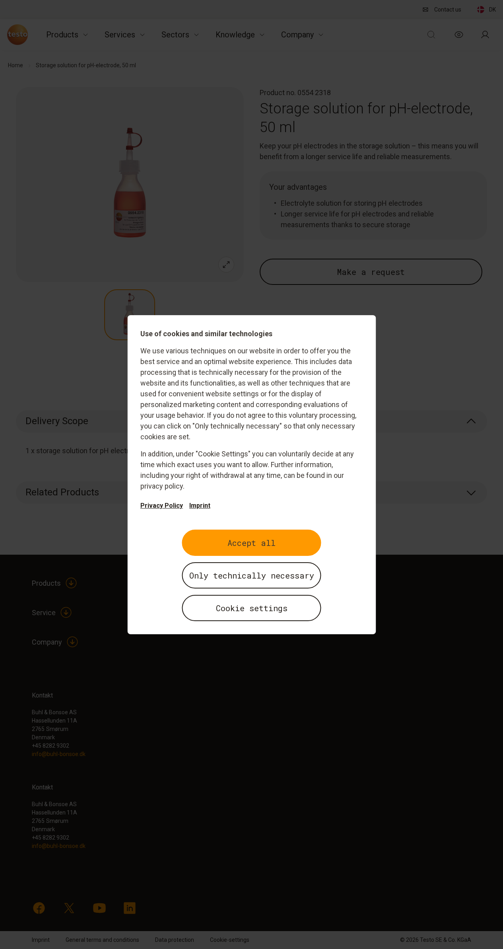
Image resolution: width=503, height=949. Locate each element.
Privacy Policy (161, 505)
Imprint (199, 505)
